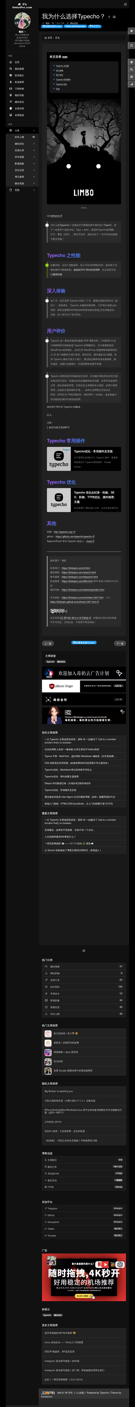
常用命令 (55, 993)
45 (121, 1000)
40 (121, 1006)
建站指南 (55, 966)
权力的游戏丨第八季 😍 (66, 1033)
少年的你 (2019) (53, 1121)
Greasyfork (53, 1222)
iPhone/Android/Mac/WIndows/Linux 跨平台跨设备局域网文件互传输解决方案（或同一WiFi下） (83, 1111)
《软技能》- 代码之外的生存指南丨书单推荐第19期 (71, 1140)
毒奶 (48, 23)
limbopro (118, 1208)
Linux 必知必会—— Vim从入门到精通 (64, 1342)
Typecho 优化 (61, 84)
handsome (46, 1396)
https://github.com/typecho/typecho (74, 536)
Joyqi (89, 541)
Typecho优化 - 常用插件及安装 (60, 790)
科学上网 (25, 137)
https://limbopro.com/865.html (77, 581)
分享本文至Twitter (53, 26)
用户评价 (59, 74)
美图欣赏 (55, 1007)
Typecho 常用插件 (63, 79)
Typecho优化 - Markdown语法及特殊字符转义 (68, 769)
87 (121, 979)
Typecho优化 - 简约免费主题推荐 (62, 776)
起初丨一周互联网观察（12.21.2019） (64, 1379)
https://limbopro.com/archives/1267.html (82, 597)
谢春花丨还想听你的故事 (66, 1042)
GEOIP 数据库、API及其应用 (60, 1351)
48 (121, 1013)
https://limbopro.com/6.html (76, 568)
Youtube (52, 1235)
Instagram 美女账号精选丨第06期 (62, 1361)
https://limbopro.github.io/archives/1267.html (73, 601)
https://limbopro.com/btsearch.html (80, 576)
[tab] (84, 950)
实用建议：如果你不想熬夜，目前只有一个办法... (70, 829)
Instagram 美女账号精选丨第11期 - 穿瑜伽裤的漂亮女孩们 (74, 1370)
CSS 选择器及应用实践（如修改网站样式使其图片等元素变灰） (77, 762)
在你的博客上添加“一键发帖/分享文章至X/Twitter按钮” (72, 749)
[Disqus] (84, 899)
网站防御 (55, 973)
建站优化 (61, 661)
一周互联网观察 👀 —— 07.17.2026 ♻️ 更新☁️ (69, 843)
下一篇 (120, 643)
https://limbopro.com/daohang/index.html (83, 589)
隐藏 (65, 56)
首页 (50, 37)
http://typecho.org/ (63, 531)
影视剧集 (55, 1000)
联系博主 (96, 26)
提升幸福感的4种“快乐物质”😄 (60, 1332)
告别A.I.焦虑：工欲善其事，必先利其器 (65, 1131)
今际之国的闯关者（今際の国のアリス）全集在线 (70, 1100)
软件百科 (55, 986)
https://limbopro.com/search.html (79, 572)
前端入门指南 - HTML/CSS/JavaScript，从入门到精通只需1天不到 (79, 803)
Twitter (51, 1228)
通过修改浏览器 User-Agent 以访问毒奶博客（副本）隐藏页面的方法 (80, 796)
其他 (58, 88)
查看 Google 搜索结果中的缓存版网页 (73, 1070)
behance (55, 215)
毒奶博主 (118, 1228)
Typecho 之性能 (62, 65)
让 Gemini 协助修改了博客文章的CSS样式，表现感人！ (73, 850)
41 (121, 966)
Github (51, 1215)
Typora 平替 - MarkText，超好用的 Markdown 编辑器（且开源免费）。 (81, 756)
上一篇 (47, 643)
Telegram (52, 1208)
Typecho (50, 661)
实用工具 (55, 980)
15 (121, 993)
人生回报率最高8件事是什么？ (60, 836)
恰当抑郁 (58, 1061)
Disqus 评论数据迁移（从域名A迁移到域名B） (68, 783)
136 (120, 986)
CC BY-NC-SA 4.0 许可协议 (74, 617)
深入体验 (59, 70)
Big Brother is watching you (59, 1091)
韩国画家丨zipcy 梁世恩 (66, 1052)
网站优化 (74, 23)
